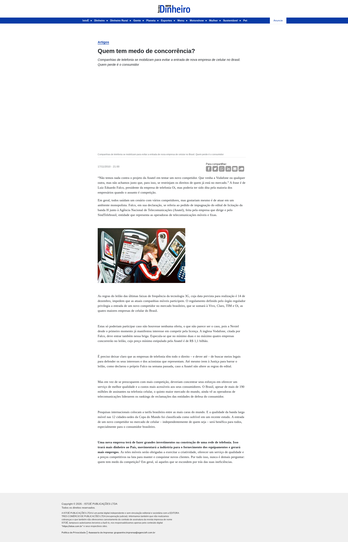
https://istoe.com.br (72, 526)
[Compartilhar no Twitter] (215, 169)
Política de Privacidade (74, 532)
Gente (137, 20)
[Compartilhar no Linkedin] (228, 169)
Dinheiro (99, 20)
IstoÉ (85, 20)
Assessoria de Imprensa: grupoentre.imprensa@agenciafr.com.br (121, 532)
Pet (245, 20)
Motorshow (197, 20)
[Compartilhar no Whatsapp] (222, 169)
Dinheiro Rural (119, 20)
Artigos (103, 42)
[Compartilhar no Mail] (235, 169)
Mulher (213, 20)
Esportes (166, 20)
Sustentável (230, 20)
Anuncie (278, 20)
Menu (180, 20)
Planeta (151, 20)
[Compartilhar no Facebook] (209, 169)
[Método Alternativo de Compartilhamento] (241, 169)
